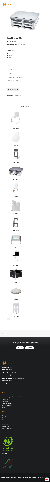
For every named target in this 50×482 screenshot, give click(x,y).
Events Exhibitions (7, 405)
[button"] (2, 383)
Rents (3, 407)
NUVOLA (16, 299)
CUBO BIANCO (16, 316)
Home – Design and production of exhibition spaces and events (18, 397)
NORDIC (16, 196)
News (3, 420)
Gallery (4, 416)
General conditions (7, 428)
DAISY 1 (16, 282)
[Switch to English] (48, 480)
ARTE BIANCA (16, 128)
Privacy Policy (6, 424)
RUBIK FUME (16, 231)
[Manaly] (7, 4)
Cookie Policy (5, 426)
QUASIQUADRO (16, 213)
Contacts (4, 422)
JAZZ (16, 248)
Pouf (20, 95)
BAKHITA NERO (16, 162)
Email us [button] (20, 347)
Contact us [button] (29, 347)
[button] (25, 19)
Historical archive (6, 418)
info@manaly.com (7, 368)
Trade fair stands (6, 403)
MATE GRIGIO (16, 179)
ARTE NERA (15, 265)
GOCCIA (16, 145)
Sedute (17, 95)
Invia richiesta (13, 89)
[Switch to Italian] (46, 480)
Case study (5, 401)
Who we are (5, 399)
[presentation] (8, 319)
